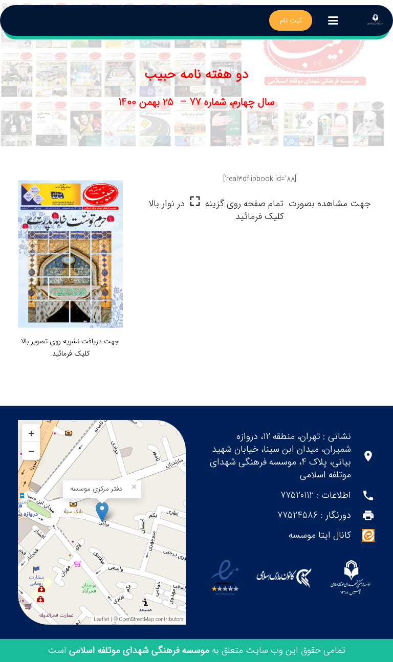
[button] (333, 20)
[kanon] (284, 578)
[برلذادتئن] (375, 20)
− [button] (31, 451)
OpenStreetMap (136, 620)
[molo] (350, 578)
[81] (225, 578)
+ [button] (31, 433)
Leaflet (101, 620)
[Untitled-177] (70, 254)
